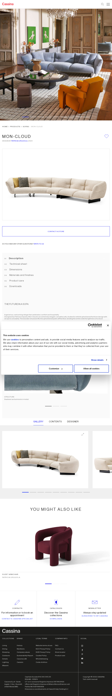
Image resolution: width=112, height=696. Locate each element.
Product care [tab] (16, 281)
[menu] (108, 4)
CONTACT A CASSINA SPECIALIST (17, 619)
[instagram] (82, 647)
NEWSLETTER (95, 608)
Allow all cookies (91, 368)
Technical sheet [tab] (18, 264)
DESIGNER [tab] (73, 422)
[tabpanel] (56, 462)
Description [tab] (15, 258)
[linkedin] (82, 664)
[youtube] (82, 659)
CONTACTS (17, 608)
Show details (97, 360)
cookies (15, 339)
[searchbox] (103, 4)
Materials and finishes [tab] (21, 275)
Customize (54, 368)
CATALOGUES (56, 608)
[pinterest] (82, 655)
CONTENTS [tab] (55, 422)
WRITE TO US (39, 244)
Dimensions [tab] (15, 269)
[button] (108, 4)
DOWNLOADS (56, 619)
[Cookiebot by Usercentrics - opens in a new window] (90, 325)
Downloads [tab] (15, 286)
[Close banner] (108, 325)
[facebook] (82, 651)
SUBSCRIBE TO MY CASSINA (95, 616)
